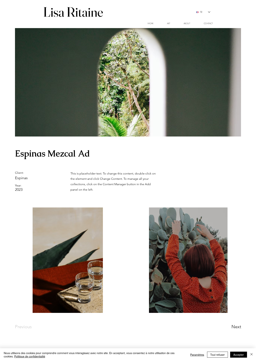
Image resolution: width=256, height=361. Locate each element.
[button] (150, 23)
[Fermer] (251, 354)
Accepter (238, 355)
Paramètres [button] (197, 355)
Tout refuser (217, 355)
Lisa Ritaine (73, 12)
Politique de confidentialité (29, 356)
